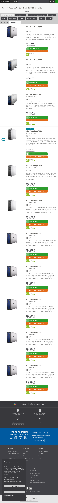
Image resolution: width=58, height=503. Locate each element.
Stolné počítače (27, 456)
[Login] (53, 1)
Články (41, 448)
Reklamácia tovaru (34, 477)
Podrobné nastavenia (9, 495)
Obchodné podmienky (12, 451)
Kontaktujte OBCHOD (38, 440)
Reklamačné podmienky (13, 453)
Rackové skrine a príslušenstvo (37, 15)
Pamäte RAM (12, 18)
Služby (41, 18)
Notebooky (25, 451)
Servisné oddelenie (34, 475)
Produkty (26, 448)
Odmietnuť (14, 492)
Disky (3, 18)
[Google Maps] (30, 488)
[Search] (50, 1)
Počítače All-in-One (28, 458)
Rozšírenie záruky (31, 18)
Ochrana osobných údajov (13, 456)
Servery (4, 5)
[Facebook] (27, 488)
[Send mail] (30, 31)
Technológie (42, 456)
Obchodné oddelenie (35, 473)
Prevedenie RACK (20, 15)
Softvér (21, 18)
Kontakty (32, 468)
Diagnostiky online (34, 480)
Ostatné (49, 18)
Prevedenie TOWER (7, 15)
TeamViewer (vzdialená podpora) (37, 482)
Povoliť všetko (14, 486)
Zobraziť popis (29, 11)
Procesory (52, 15)
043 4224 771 (33, 470)
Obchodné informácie (44, 451)
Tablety (25, 453)
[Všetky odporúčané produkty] (3, 139)
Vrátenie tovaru (11, 458)
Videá (40, 458)
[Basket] (56, 1)
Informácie (10, 448)
